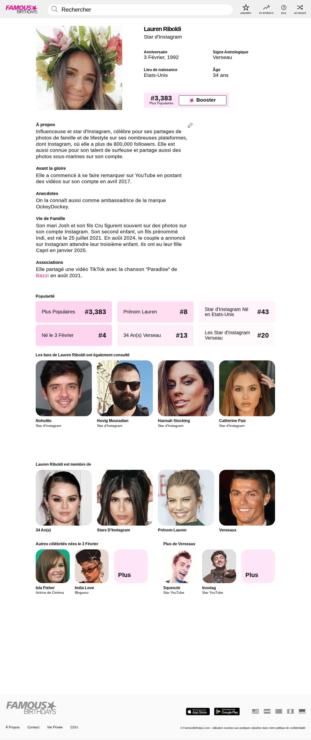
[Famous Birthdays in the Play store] (227, 711)
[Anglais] (255, 711)
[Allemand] (302, 711)
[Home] (79, 708)
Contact (33, 727)
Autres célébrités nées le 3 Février (67, 544)
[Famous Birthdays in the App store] (198, 711)
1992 (173, 57)
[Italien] (290, 711)
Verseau (222, 57)
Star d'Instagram (163, 37)
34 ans (221, 75)
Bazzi (42, 275)
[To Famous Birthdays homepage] (21, 9)
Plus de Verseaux (179, 544)
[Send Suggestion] (190, 126)
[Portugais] (279, 711)
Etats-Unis (156, 75)
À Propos (13, 727)
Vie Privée (55, 727)
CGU (74, 727)
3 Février (154, 57)
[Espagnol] (267, 711)
